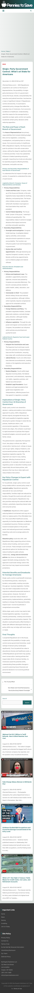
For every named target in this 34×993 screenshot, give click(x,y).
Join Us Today (5, 926)
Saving (3, 920)
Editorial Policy (6, 956)
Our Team (4, 953)
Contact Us (4, 941)
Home (3, 914)
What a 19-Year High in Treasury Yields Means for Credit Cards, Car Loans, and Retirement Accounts (16, 880)
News (4, 64)
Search (4, 698)
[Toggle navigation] (3, 11)
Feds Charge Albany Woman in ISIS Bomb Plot (17, 783)
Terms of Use (5, 944)
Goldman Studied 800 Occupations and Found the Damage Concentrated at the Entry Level (16, 829)
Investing (4, 923)
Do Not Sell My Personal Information (12, 947)
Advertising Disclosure (8, 950)
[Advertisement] (17, 32)
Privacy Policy (5, 937)
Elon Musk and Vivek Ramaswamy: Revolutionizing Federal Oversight (19, 689)
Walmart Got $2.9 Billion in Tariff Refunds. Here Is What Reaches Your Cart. (15, 736)
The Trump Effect (9, 682)
